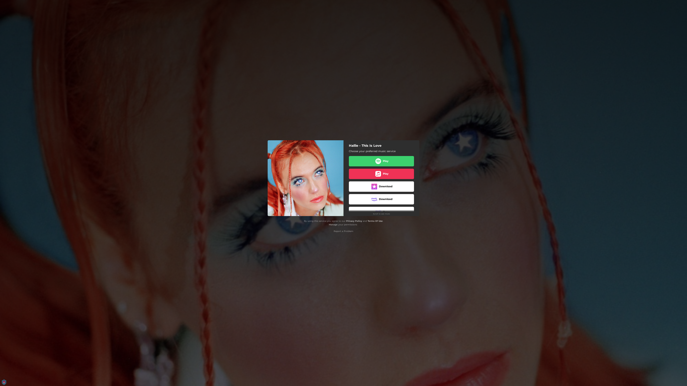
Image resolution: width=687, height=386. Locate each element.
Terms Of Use (375, 221)
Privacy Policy (354, 221)
